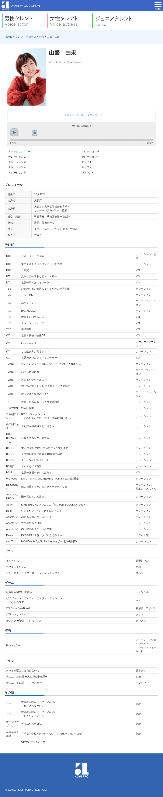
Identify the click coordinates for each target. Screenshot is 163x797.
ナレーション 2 (17, 156)
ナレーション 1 (17, 151)
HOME (9, 36)
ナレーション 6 (91, 151)
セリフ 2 (87, 167)
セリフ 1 (87, 162)
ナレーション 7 (91, 156)
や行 (41, 36)
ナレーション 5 (17, 172)
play (14, 132)
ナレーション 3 (17, 162)
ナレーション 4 (17, 167)
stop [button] (35, 133)
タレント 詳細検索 (25, 36)
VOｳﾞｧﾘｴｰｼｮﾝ (89, 172)
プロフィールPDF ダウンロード (83, 115)
